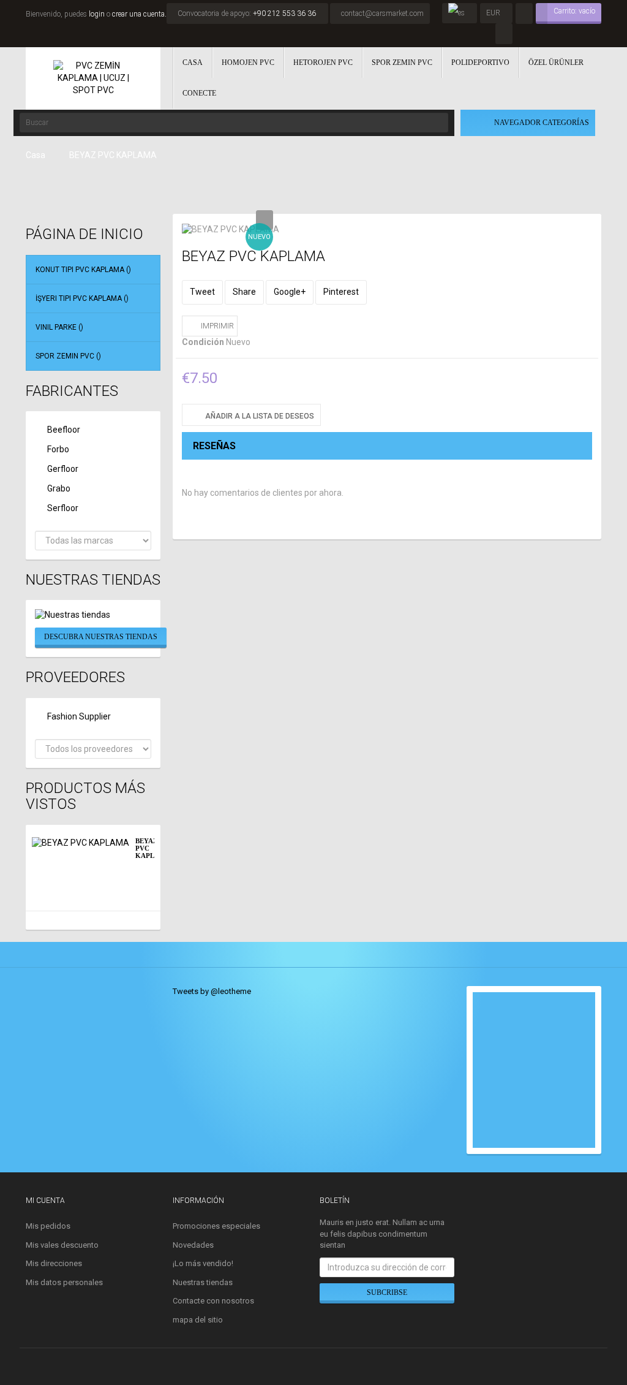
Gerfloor (62, 469)
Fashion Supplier (79, 716)
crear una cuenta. (139, 14)
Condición (203, 342)
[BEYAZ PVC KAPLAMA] (80, 843)
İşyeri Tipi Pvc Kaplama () (82, 298)
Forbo (58, 449)
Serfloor (62, 508)
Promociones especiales (216, 1226)
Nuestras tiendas (93, 579)
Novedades (193, 1245)
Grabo (58, 488)
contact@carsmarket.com (382, 13)
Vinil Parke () (59, 327)
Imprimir (217, 326)
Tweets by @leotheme (212, 991)
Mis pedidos (48, 1226)
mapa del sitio (198, 1319)
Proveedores (75, 677)
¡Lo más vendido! (203, 1263)
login (96, 14)
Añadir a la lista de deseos (258, 416)
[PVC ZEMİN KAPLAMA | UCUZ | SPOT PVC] (93, 78)
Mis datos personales (64, 1282)
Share (244, 292)
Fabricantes (72, 391)
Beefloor (63, 429)
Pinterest (341, 292)
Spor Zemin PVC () (68, 356)
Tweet (202, 292)
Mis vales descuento (62, 1245)
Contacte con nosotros (213, 1300)
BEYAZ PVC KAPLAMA (152, 848)
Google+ (290, 292)
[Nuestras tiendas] (93, 615)
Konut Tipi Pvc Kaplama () (83, 269)
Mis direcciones (54, 1263)
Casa (35, 155)
